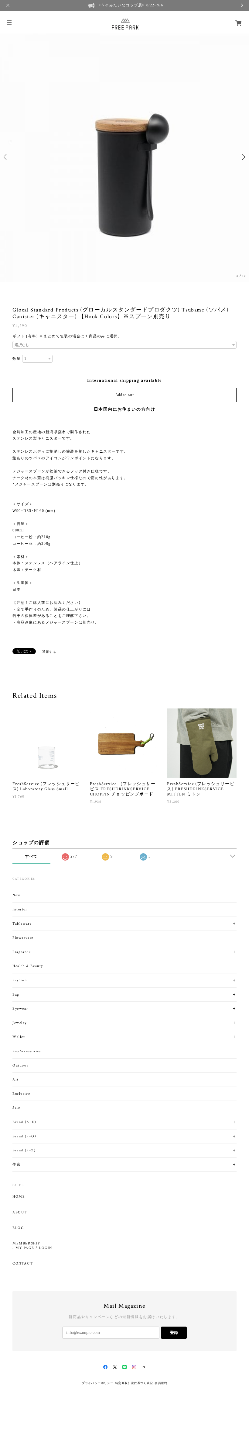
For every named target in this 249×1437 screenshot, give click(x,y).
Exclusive (21, 1093)
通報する (49, 651)
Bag (15, 994)
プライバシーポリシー (97, 1383)
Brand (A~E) (24, 1122)
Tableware (22, 923)
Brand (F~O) (24, 1136)
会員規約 (161, 1383)
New (16, 895)
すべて (31, 856)
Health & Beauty (27, 966)
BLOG (18, 1228)
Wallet (18, 1037)
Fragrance (21, 952)
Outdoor (20, 1065)
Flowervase (22, 937)
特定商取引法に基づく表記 (134, 1383)
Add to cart (124, 395)
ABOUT (19, 1212)
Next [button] (243, 157)
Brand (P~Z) (24, 1150)
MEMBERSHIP (26, 1243)
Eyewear (20, 1008)
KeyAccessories (26, 1051)
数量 (16, 359)
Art (15, 1079)
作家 (16, 1164)
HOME (18, 1197)
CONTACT (22, 1263)
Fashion (19, 980)
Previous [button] (6, 157)
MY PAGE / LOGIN (33, 1248)
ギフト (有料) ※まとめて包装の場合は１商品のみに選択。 (67, 336)
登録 (174, 1332)
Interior (19, 909)
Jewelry (19, 1023)
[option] (124, 157)
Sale (16, 1107)
